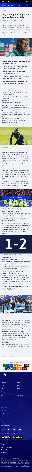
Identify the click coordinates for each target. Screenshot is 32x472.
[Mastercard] (26, 365)
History (18, 388)
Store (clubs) (20, 395)
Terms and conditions (6, 447)
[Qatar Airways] (24, 368)
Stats (2, 395)
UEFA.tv (3, 385)
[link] (10, 5)
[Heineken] (5, 365)
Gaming (3, 392)
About (18, 392)
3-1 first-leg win (17, 78)
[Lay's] (16, 365)
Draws (2, 388)
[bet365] (13, 368)
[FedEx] (21, 365)
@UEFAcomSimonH (23, 320)
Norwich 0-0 (10, 259)
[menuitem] (11, 5)
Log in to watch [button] (17, 197)
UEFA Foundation (5, 413)
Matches (3, 382)
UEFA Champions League (3, 5)
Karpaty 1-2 (9, 272)
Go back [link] (5, 10)
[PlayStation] (10, 365)
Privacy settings (5, 452)
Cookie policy (4, 450)
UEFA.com (3, 410)
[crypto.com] (7, 368)
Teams (18, 382)
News (18, 385)
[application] (16, 244)
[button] (27, 5)
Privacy (3, 444)
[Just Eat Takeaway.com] (18, 368)
